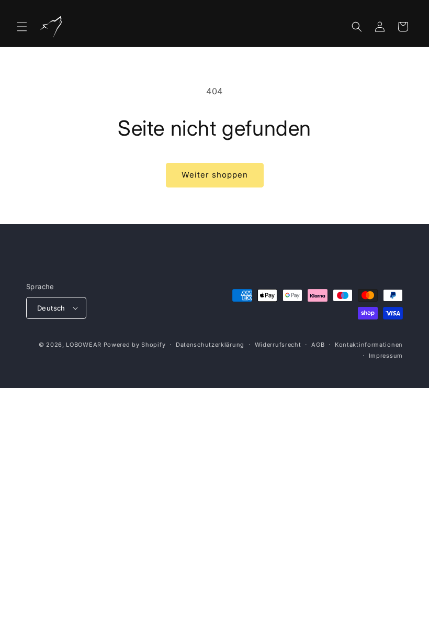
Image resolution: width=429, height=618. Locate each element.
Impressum (386, 355)
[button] (21, 26)
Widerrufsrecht (278, 344)
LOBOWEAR (83, 344)
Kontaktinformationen (369, 344)
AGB (317, 344)
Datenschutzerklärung (210, 344)
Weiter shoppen (215, 175)
